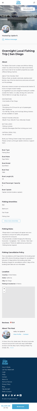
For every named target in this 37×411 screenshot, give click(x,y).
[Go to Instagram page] (3, 395)
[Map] (18, 302)
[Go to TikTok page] (9, 395)
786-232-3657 (6, 389)
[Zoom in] (4, 288)
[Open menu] (3, 2)
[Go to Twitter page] (15, 395)
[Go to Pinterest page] (12, 395)
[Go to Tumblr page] (21, 395)
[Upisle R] (6, 29)
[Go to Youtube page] (18, 395)
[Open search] (34, 2)
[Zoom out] (4, 291)
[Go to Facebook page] (6, 395)
